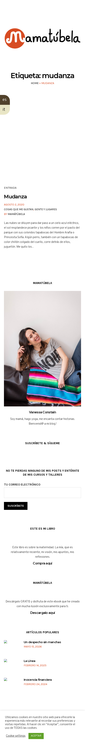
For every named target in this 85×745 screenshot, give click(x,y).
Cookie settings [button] (16, 736)
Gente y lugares (46, 209)
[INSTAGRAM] (38, 15)
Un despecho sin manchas (42, 642)
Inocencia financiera (38, 680)
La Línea (29, 661)
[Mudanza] (42, 143)
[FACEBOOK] (31, 15)
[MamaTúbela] (42, 44)
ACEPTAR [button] (36, 735)
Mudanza (15, 196)
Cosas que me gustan (18, 209)
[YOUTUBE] (46, 15)
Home (35, 83)
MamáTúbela (16, 214)
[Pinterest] (53, 15)
